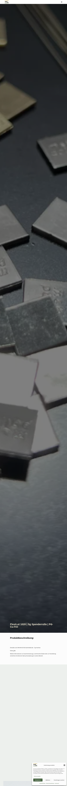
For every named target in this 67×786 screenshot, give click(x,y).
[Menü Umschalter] (61, 2)
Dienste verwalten (37, 776)
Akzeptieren (38, 780)
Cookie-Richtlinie (42, 783)
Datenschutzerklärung (50, 783)
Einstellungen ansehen (59, 780)
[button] (64, 765)
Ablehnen (48, 780)
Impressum (57, 783)
